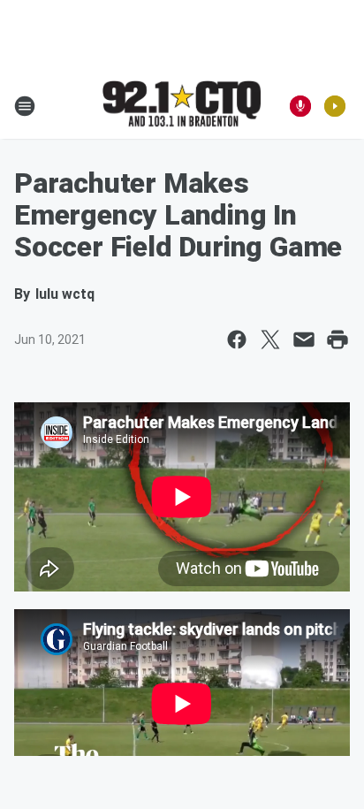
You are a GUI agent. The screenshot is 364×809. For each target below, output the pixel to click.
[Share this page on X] (270, 339)
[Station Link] (182, 105)
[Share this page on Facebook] (236, 339)
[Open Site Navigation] (24, 106)
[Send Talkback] (300, 106)
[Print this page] (337, 339)
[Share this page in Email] (304, 339)
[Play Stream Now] (334, 106)
